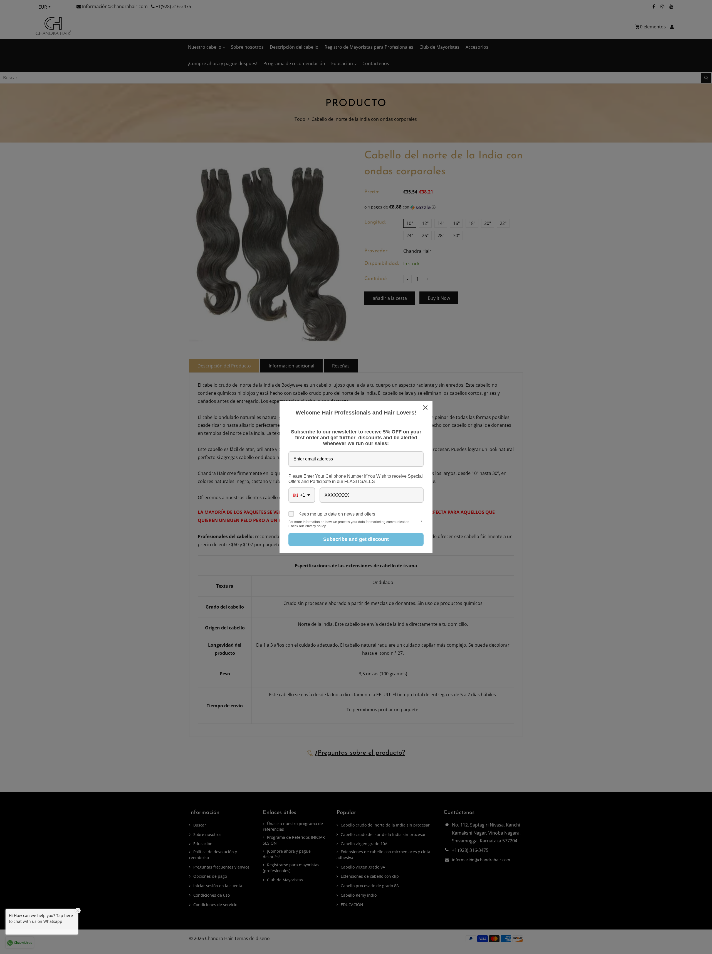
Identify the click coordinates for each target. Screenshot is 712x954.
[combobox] (301, 495)
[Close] (425, 407)
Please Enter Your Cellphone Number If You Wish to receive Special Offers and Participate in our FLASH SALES (355, 479)
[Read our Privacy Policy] (421, 522)
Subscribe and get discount (356, 539)
